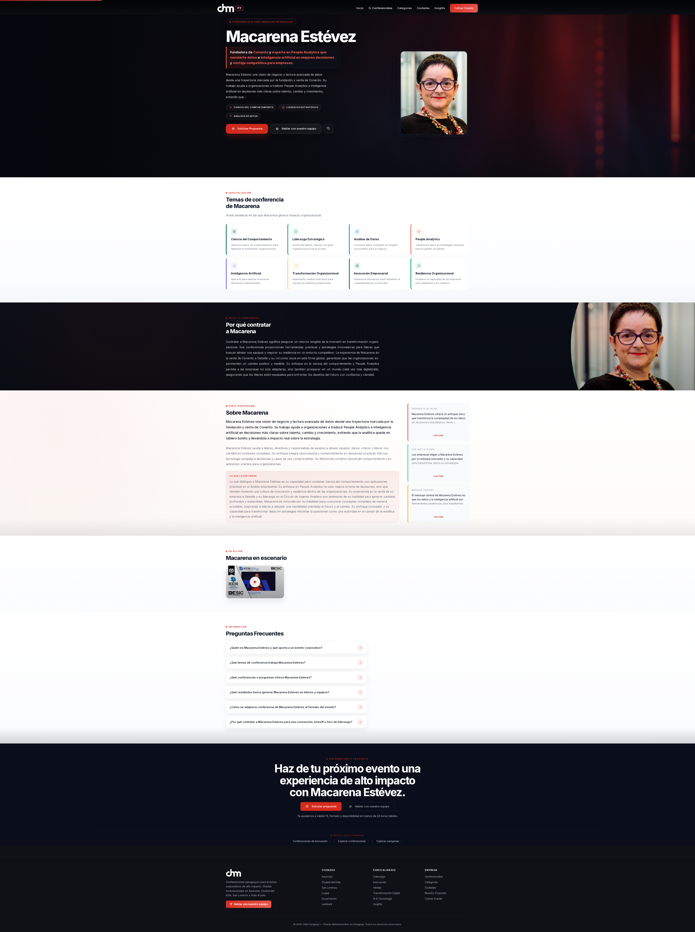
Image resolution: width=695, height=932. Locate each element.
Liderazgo (379, 876)
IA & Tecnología (382, 898)
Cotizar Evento (463, 8)
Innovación (379, 882)
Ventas (377, 887)
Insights (440, 8)
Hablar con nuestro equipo (299, 128)
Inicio (359, 8)
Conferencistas (382, 8)
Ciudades (423, 8)
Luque (325, 893)
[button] (255, 581)
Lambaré (327, 904)
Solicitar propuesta (324, 806)
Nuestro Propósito (436, 893)
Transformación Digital (386, 893)
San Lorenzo (329, 887)
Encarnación (329, 898)
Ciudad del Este (331, 882)
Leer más (438, 435)
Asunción (327, 876)
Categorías (404, 8)
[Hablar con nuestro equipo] (685, 910)
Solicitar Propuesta (250, 128)
